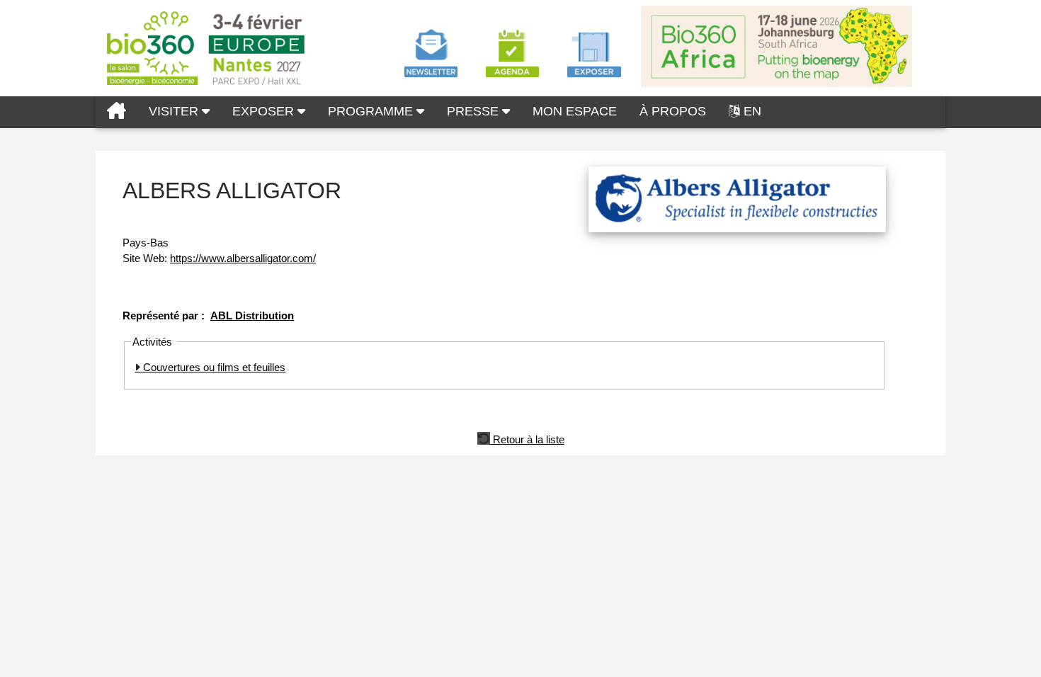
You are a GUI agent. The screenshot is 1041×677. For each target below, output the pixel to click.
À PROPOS (672, 111)
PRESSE (474, 111)
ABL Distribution (252, 315)
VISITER (175, 111)
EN (752, 111)
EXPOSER (264, 111)
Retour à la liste (527, 438)
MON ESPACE (575, 111)
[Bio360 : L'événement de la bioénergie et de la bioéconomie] (116, 112)
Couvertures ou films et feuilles (212, 367)
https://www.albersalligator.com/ (243, 258)
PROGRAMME (372, 111)
